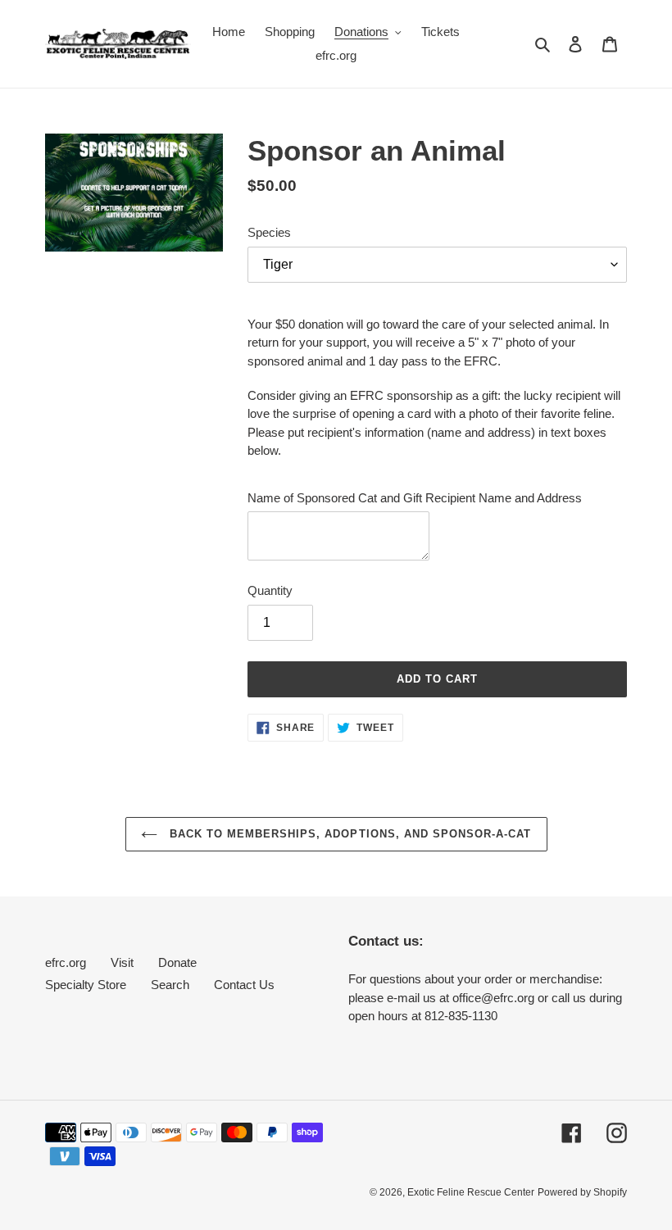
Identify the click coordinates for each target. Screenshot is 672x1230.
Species (269, 232)
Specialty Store (85, 985)
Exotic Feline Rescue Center (470, 1192)
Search (170, 985)
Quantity (270, 590)
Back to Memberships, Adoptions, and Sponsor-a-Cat (349, 834)
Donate (177, 962)
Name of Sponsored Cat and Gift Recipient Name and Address (414, 498)
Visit (122, 962)
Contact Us (244, 985)
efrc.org (65, 962)
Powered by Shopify (582, 1192)
